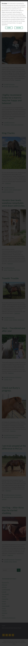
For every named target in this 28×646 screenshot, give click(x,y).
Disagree (18, 27)
